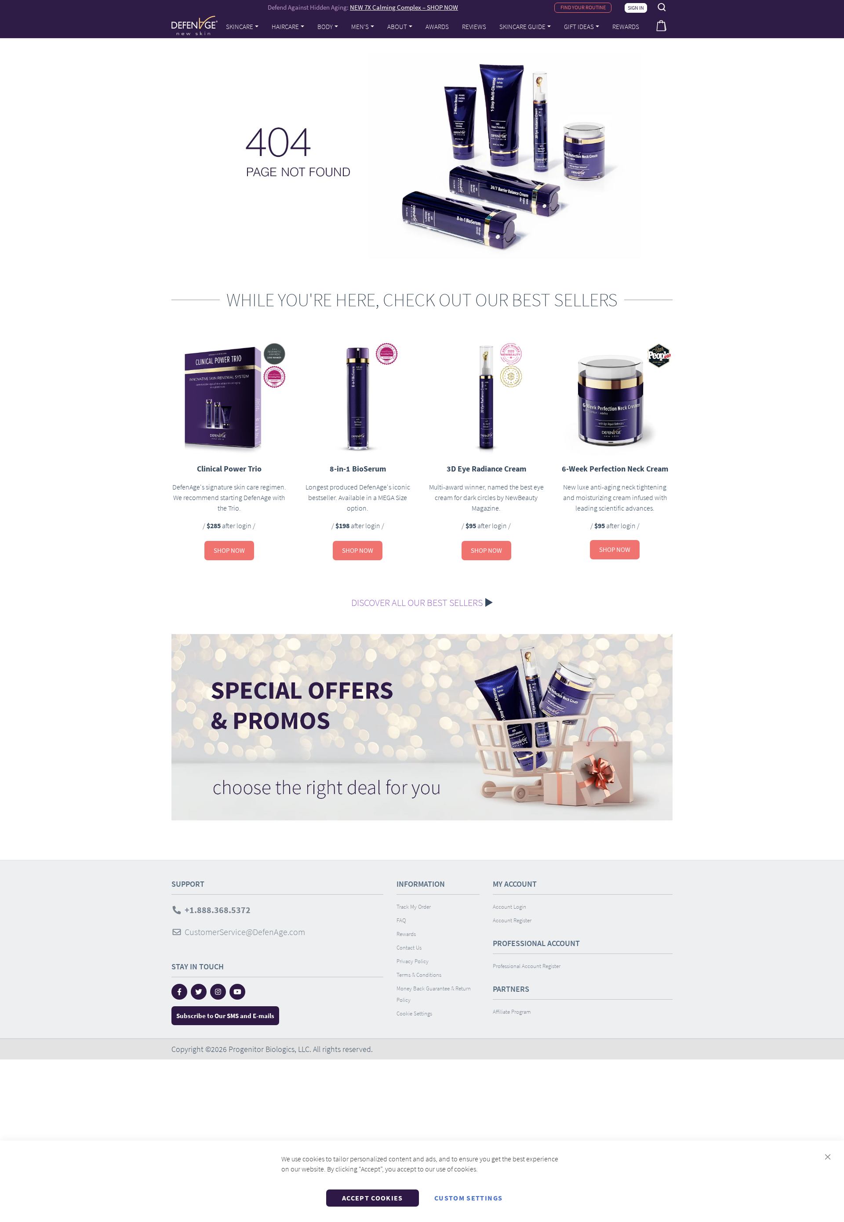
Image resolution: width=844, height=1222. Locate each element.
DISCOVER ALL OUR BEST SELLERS (417, 602)
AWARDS (437, 26)
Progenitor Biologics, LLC (269, 1049)
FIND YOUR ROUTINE (583, 7)
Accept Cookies (372, 1197)
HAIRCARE (285, 26)
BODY (325, 26)
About (397, 26)
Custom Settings (468, 1197)
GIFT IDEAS (579, 26)
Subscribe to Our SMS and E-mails (225, 1016)
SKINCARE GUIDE (522, 26)
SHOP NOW (229, 550)
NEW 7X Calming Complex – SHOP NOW (404, 7)
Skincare (239, 26)
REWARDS (625, 26)
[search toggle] (662, 7)
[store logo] (194, 25)
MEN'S (360, 26)
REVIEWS (474, 26)
